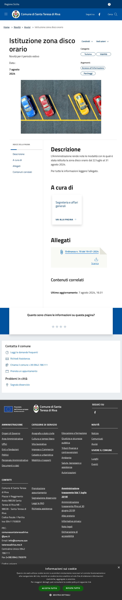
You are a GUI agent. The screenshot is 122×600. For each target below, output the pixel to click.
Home (7, 27)
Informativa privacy (71, 521)
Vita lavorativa (39, 444)
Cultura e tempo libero (43, 438)
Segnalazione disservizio (44, 498)
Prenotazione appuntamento (39, 490)
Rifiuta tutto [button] (73, 588)
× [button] (119, 567)
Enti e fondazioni (10, 449)
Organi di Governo (11, 433)
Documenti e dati (10, 465)
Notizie (95, 433)
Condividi (86, 41)
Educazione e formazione (74, 433)
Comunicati (97, 438)
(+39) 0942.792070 (16, 557)
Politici (5, 455)
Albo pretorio (68, 516)
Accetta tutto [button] (49, 588)
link (89, 582)
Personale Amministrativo (15, 460)
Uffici (4, 444)
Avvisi (27, 27)
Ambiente (66, 457)
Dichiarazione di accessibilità (70, 534)
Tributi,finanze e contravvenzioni (70, 450)
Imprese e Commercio (42, 449)
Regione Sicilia (11, 4)
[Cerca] (116, 14)
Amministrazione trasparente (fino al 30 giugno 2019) (73, 506)
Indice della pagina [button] (21, 144)
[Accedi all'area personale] (109, 4)
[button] (61, 594)
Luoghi (95, 459)
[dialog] (61, 582)
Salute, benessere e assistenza (71, 465)
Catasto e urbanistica (42, 455)
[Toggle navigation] (6, 14)
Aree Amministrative (12, 438)
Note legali (67, 526)
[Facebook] (98, 14)
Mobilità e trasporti (41, 460)
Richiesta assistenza (42, 508)
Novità (17, 27)
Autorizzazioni (69, 472)
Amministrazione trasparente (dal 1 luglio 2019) (74, 492)
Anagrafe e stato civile (43, 433)
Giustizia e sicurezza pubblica (72, 440)
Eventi (95, 464)
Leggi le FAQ (38, 503)
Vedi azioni (101, 41)
